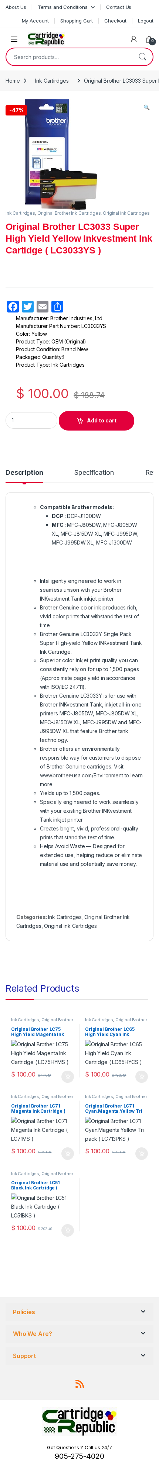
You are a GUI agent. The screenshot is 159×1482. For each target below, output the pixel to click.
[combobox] (69, 56)
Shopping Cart (76, 21)
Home (13, 80)
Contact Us (119, 7)
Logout (145, 21)
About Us (16, 7)
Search (142, 56)
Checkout (115, 21)
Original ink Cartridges (126, 213)
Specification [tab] (94, 472)
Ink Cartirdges (51, 80)
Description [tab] (24, 472)
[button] (146, 107)
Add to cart (101, 420)
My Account (35, 21)
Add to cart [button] (67, 1077)
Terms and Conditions (63, 7)
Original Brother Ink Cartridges (69, 213)
